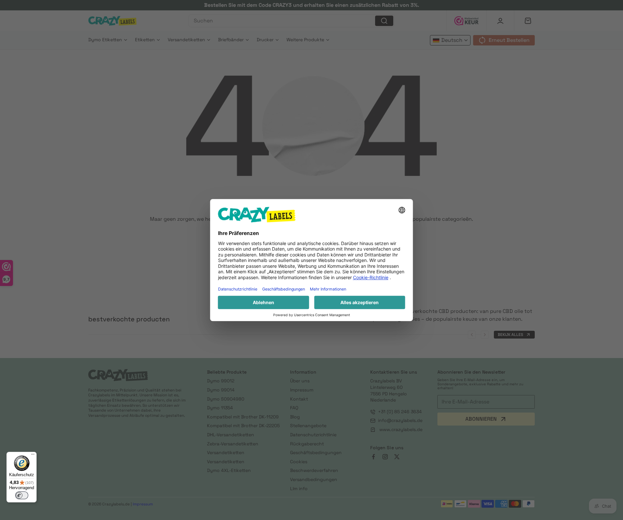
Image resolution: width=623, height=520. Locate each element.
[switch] (21, 495)
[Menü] (33, 456)
